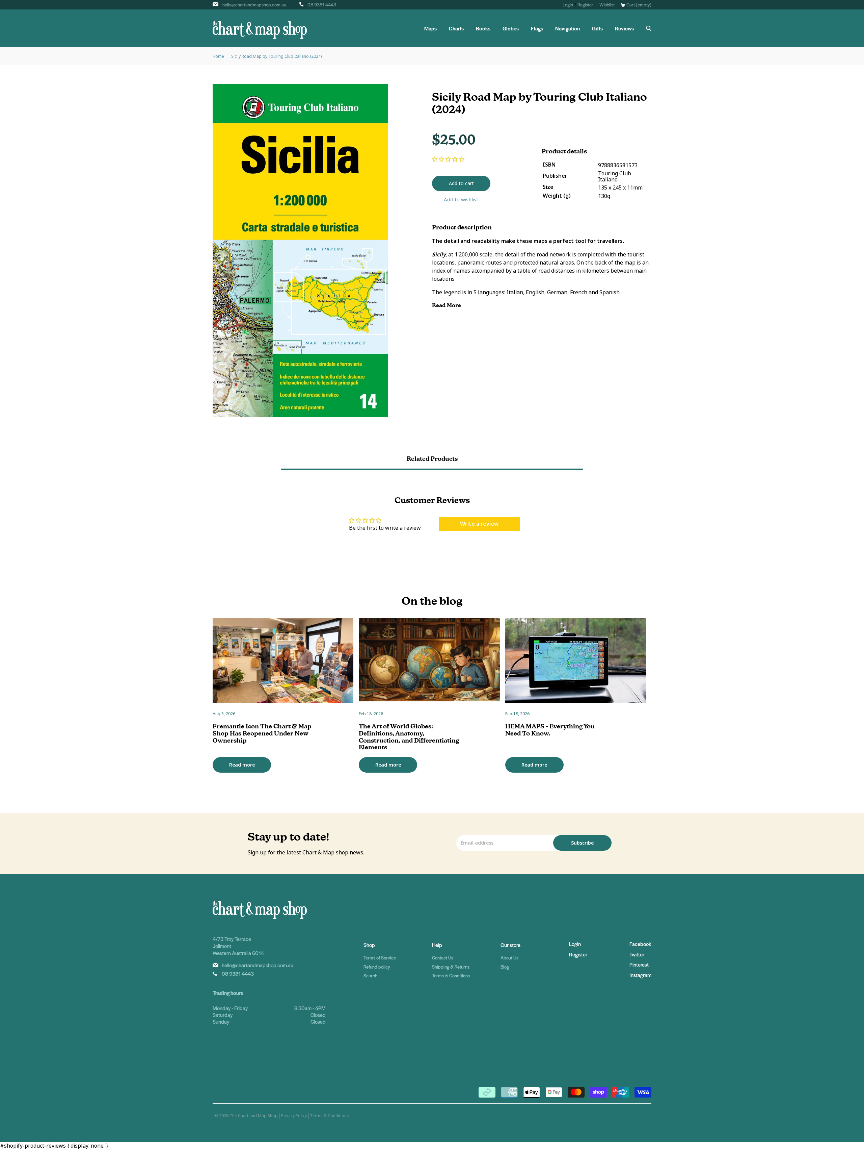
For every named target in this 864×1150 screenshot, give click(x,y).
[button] (448, 159)
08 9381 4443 (321, 4)
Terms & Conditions (451, 975)
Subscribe (582, 843)
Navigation (567, 28)
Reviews (624, 28)
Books (483, 28)
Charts (456, 28)
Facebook (640, 943)
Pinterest (639, 964)
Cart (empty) (638, 4)
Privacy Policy (294, 1116)
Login (568, 4)
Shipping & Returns (450, 967)
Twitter (636, 954)
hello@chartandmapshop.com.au (254, 4)
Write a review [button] (479, 524)
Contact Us (442, 957)
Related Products (432, 458)
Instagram (640, 974)
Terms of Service (379, 957)
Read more (242, 764)
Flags (537, 28)
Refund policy (376, 967)
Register (585, 4)
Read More (447, 305)
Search (370, 975)
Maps (430, 28)
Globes (511, 28)
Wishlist (607, 4)
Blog (505, 967)
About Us (509, 957)
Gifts (597, 28)
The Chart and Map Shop (254, 1116)
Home (218, 56)
